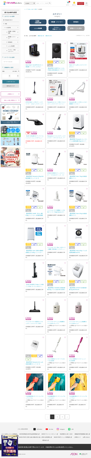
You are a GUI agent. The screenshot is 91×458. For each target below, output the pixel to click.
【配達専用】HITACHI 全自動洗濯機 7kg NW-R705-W (77, 288)
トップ (25, 9)
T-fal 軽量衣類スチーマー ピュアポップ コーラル (34, 397)
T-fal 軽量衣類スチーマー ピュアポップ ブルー (78, 397)
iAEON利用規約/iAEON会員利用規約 (28, 434)
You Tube (51, 429)
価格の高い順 (48, 35)
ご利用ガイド (10, 94)
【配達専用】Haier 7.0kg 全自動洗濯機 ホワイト (78, 177)
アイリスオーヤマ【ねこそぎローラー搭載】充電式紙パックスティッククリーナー (56, 248)
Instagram (62, 429)
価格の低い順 (41, 35)
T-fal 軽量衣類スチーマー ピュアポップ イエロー (56, 397)
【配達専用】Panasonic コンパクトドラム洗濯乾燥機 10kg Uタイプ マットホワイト (78, 140)
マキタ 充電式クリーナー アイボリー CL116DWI (56, 360)
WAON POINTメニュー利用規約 (62, 437)
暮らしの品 (31, 9)
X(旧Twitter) (39, 429)
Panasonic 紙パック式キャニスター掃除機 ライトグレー (78, 103)
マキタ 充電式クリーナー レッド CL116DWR (77, 360)
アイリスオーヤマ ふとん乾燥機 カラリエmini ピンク (78, 322)
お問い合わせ (86, 437)
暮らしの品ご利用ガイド (10, 100)
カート (68, 5)
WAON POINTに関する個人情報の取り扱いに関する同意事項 (34, 437)
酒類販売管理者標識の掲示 (81, 434)
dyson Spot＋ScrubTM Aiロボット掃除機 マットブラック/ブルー (34, 66)
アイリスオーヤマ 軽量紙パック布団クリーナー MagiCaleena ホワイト (56, 211)
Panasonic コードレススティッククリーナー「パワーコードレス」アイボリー (56, 137)
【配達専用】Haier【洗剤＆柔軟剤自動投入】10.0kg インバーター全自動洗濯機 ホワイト (34, 251)
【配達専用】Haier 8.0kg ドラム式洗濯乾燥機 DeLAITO (78, 251)
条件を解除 (15, 71)
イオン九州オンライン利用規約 (9, 434)
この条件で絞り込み (10, 81)
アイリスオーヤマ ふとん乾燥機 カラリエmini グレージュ (56, 322)
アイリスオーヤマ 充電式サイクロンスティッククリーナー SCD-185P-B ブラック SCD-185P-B (34, 322)
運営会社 (44, 440)
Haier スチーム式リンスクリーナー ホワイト (78, 66)
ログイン (74, 5)
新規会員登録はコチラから (80, 3)
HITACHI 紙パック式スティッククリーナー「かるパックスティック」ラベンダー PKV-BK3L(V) (35, 103)
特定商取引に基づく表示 (66, 434)
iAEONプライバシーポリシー (49, 434)
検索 (49, 3)
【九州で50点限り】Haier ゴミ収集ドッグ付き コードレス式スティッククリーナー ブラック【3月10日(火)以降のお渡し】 (35, 285)
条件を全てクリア (11, 85)
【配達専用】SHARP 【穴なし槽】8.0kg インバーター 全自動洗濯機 (34, 214)
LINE (72, 429)
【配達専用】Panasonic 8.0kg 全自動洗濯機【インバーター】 (35, 177)
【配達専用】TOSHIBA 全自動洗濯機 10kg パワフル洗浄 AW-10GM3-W (56, 288)
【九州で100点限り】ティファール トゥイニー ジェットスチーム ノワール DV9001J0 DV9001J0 (34, 137)
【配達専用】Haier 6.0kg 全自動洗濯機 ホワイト (78, 214)
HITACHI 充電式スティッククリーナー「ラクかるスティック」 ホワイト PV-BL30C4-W (56, 174)
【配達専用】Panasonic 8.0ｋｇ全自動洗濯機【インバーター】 (34, 363)
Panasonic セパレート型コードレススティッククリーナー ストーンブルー (56, 103)
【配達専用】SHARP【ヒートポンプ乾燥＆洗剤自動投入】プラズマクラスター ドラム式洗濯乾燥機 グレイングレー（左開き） (56, 69)
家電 (36, 9)
